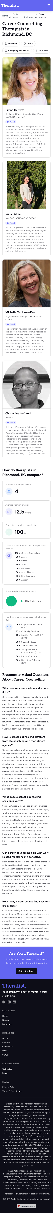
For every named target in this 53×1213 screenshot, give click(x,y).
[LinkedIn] (14, 1002)
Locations (6, 1024)
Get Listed (7, 1069)
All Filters (43, 50)
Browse (5, 1020)
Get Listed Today (26, 971)
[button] (49, 5)
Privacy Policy (9, 1087)
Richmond (29, 17)
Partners (6, 1042)
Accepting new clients (18, 50)
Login (5, 1073)
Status (5, 1055)
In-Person (12, 43)
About (5, 1038)
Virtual (30, 43)
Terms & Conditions (11, 1091)
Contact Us (7, 1046)
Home (5, 16)
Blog (4, 1050)
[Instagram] (9, 1002)
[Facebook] (3, 1002)
